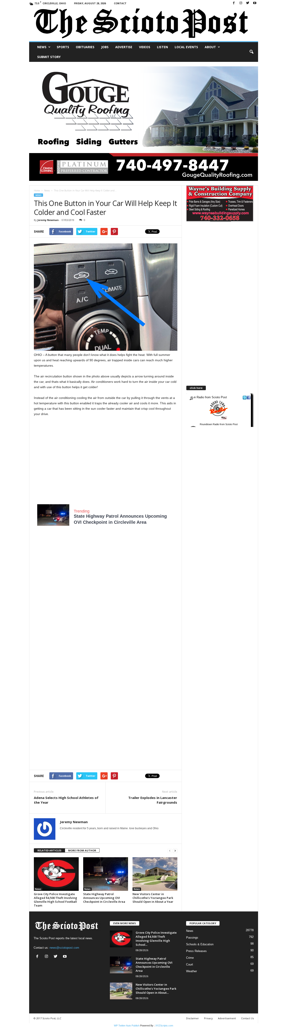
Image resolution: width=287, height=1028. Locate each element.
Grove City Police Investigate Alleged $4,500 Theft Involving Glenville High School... (156, 939)
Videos (144, 47)
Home (37, 190)
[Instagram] (241, 3)
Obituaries (85, 47)
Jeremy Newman (48, 220)
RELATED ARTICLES (49, 850)
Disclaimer (192, 1018)
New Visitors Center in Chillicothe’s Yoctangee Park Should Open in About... (156, 989)
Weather (191, 971)
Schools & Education (199, 944)
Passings (192, 937)
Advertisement (227, 1018)
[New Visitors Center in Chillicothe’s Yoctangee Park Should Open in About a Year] (155, 874)
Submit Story (49, 57)
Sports (63, 47)
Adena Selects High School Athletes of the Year (66, 800)
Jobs (105, 47)
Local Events (186, 47)
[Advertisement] (105, 458)
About (210, 47)
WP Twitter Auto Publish (126, 1025)
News (41, 47)
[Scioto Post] (143, 23)
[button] (251, 52)
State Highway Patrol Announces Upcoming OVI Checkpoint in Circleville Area (104, 898)
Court (189, 964)
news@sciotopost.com (64, 947)
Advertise (123, 47)
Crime (190, 957)
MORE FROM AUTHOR (82, 850)
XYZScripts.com (164, 1025)
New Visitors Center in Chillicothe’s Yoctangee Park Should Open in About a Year (153, 898)
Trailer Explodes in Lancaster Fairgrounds (152, 800)
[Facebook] (234, 3)
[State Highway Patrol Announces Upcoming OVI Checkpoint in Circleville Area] (105, 874)
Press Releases (196, 951)
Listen (162, 47)
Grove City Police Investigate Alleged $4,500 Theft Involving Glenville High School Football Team (55, 899)
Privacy (208, 1018)
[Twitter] (247, 3)
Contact (120, 3)
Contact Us (247, 1018)
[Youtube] (254, 3)
